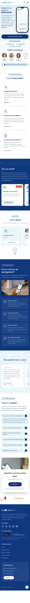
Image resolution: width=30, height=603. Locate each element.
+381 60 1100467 (9, 573)
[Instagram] (13, 526)
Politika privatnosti (5, 555)
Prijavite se (8, 577)
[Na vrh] (27, 587)
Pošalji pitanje (14, 484)
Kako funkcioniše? (15, 41)
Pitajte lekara (6, 102)
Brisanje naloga (4, 557)
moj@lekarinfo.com (10, 571)
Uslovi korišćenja (5, 550)
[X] (6, 526)
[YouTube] (16, 526)
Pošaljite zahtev (7, 126)
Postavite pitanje (11, 242)
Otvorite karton (7, 150)
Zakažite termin (8, 202)
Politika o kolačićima (5, 552)
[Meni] (24, 2)
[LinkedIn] (9, 526)
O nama (3, 547)
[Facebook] (2, 526)
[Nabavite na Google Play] (5, 534)
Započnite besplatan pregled (15, 36)
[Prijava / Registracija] (27, 2)
